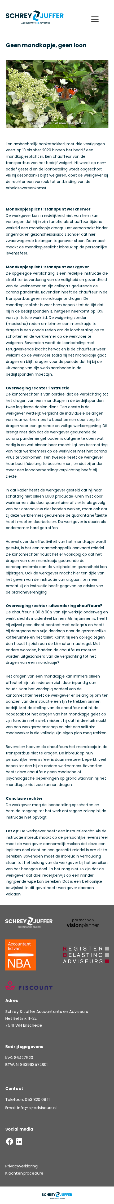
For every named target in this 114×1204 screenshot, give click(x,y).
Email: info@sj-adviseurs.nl (30, 1107)
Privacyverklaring (21, 1166)
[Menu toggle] (98, 19)
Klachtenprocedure (24, 1173)
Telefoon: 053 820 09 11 (27, 1099)
